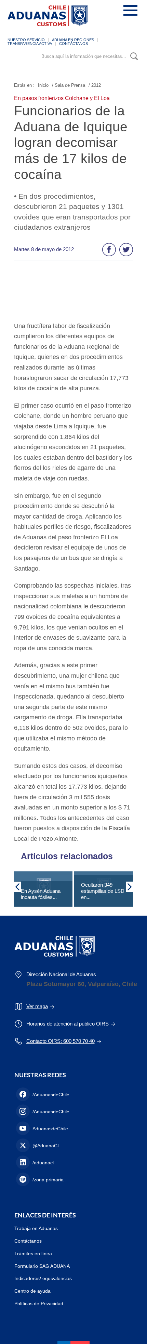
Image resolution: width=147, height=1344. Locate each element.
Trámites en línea (33, 1253)
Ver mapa (37, 1006)
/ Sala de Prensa (68, 85)
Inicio (43, 85)
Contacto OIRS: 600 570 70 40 (60, 1041)
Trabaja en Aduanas (36, 1228)
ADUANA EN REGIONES (73, 40)
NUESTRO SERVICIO (26, 40)
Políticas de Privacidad (38, 1303)
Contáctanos (28, 1241)
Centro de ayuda (32, 1291)
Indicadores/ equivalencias (43, 1278)
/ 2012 (95, 85)
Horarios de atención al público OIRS (67, 1024)
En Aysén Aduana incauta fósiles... (41, 894)
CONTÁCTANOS (73, 44)
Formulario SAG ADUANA (42, 1266)
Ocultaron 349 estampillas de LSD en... (102, 891)
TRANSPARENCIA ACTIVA (30, 44)
